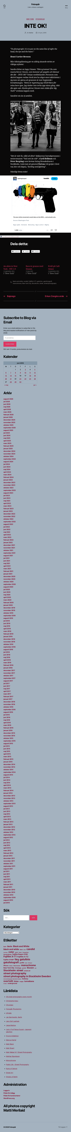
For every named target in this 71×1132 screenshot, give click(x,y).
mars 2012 (7, 850)
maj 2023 (6, 501)
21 (11, 379)
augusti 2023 (8, 493)
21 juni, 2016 (42, 33)
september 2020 (9, 584)
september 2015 (9, 741)
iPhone (5, 965)
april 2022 (7, 535)
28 (11, 382)
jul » (35, 385)
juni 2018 (6, 655)
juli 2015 (6, 746)
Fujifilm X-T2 (22, 957)
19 (35, 376)
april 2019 (7, 629)
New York (30, 19)
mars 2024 (7, 475)
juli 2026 (6, 401)
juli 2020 (6, 589)
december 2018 (9, 639)
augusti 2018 (8, 649)
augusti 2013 (8, 806)
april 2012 (7, 848)
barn (4, 946)
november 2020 (9, 579)
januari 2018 (7, 668)
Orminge (18, 968)
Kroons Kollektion (12, 1036)
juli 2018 (6, 652)
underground (12, 983)
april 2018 (7, 660)
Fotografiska (25, 952)
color (11, 952)
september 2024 (9, 459)
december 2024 (9, 451)
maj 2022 (6, 532)
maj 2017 (6, 689)
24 (25, 379)
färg (17, 959)
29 (15, 382)
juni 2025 (6, 435)
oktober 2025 (8, 425)
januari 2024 (8, 480)
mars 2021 (7, 569)
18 (30, 376)
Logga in (6, 1090)
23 (20, 379)
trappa (21, 981)
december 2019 (9, 608)
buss (21, 949)
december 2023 (9, 482)
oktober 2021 (8, 550)
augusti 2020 (8, 587)
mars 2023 (7, 506)
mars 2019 (7, 631)
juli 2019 (6, 621)
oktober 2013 (8, 801)
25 (30, 379)
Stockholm (40, 19)
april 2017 (7, 691)
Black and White (21, 946)
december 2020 (9, 576)
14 (11, 376)
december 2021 (9, 545)
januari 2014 (7, 793)
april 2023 (7, 503)
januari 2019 (7, 636)
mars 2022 (7, 537)
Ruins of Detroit (11, 1069)
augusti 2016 (8, 712)
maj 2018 (6, 657)
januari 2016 (7, 730)
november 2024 (9, 454)
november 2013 (9, 798)
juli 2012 (6, 840)
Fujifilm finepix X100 (20, 954)
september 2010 (9, 897)
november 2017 (9, 673)
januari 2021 (7, 574)
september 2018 (9, 647)
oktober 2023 (8, 488)
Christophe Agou (12, 1001)
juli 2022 (6, 527)
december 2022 (9, 514)
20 (6, 379)
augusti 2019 (8, 618)
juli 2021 (6, 558)
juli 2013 (6, 809)
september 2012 (9, 835)
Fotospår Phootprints (13, 1009)
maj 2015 (6, 751)
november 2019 (9, 610)
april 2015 (7, 754)
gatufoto (40, 281)
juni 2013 (6, 811)
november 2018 (9, 642)
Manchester (16, 965)
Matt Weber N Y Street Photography (19, 1052)
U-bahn (5, 983)
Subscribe (10, 344)
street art (27, 971)
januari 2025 (8, 448)
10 (25, 373)
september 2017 (9, 678)
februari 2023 (8, 508)
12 (35, 373)
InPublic (9, 1013)
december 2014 (9, 764)
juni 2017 (6, 686)
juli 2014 (6, 777)
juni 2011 (6, 874)
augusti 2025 (8, 430)
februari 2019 (8, 634)
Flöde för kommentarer (11, 1096)
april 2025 (7, 441)
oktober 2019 (8, 613)
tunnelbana (29, 981)
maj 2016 (6, 720)
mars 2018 (7, 662)
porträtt (24, 968)
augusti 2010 (8, 900)
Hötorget (30, 962)
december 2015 (9, 733)
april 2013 (7, 816)
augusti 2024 (8, 462)
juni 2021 (6, 561)
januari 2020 (8, 605)
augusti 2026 (8, 399)
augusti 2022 (8, 524)
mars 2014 (7, 788)
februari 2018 (8, 665)
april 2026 (7, 409)
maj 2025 (6, 438)
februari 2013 (8, 822)
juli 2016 (6, 715)
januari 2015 (7, 762)
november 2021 (9, 548)
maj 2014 (6, 783)
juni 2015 (6, 749)
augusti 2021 (8, 555)
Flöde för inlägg (9, 1093)
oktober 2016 (8, 707)
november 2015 (9, 736)
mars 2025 (7, 443)
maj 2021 (6, 563)
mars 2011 (7, 882)
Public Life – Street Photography (17, 1064)
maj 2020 (6, 595)
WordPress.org (9, 1098)
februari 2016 (8, 728)
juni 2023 (6, 498)
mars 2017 (7, 694)
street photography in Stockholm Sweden (27, 976)
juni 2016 (6, 717)
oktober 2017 (8, 676)
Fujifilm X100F (8, 960)
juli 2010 (6, 903)
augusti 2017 (8, 681)
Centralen (5, 952)
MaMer (31, 33)
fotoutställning (7, 954)
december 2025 (9, 420)
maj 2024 (6, 469)
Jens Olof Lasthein (12, 1021)
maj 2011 (6, 877)
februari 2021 (8, 571)
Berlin (9, 946)
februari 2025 (8, 446)
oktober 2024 (8, 456)
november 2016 (9, 704)
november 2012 (9, 830)
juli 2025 (6, 433)
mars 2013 (7, 819)
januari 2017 (7, 699)
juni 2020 (6, 592)
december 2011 (9, 858)
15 (15, 376)
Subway (25, 979)
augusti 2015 (8, 743)
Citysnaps (9, 1005)
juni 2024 (6, 467)
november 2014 (9, 767)
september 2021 (9, 553)
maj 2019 (6, 626)
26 (35, 379)
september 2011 (9, 866)
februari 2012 (8, 853)
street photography (50, 283)
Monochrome (11, 1060)
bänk (24, 949)
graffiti (22, 963)
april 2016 (7, 723)
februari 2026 (8, 415)
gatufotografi (47, 281)
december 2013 (9, 796)
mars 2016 (7, 725)
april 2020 (7, 597)
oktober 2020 (8, 582)
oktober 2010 (8, 895)
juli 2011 (6, 871)
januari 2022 (8, 542)
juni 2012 (6, 843)
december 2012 (9, 827)
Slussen (30, 968)
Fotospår (35, 4)
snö (35, 968)
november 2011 (9, 861)
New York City (26, 283)
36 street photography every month (19, 997)
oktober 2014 (8, 770)
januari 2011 (7, 887)
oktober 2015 (8, 738)
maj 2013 (6, 814)
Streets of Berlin (11, 1077)
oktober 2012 (8, 832)
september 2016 (9, 709)
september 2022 (9, 522)
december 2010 (9, 890)
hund (26, 962)
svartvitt (8, 981)
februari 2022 (8, 540)
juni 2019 (6, 623)
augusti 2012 (8, 837)
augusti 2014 (8, 775)
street (41, 283)
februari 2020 (8, 602)
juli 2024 (6, 464)
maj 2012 (6, 845)
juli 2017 (6, 683)
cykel (16, 952)
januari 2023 (8, 511)
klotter (11, 965)
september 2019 (9, 616)
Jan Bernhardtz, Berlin (14, 1017)
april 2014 (7, 785)
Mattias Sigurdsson (13, 1056)
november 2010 (9, 892)
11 (30, 373)
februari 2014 (8, 790)
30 (20, 382)
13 (6, 376)
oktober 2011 (8, 863)
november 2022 (9, 516)
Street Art (9, 1073)
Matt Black (10, 1044)
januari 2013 (7, 824)
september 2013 (9, 803)
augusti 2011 (8, 869)
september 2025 (9, 428)
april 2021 (7, 566)
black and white (18, 281)
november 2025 (9, 422)
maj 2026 (6, 407)
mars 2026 (7, 412)
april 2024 (7, 472)
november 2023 (9, 485)
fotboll (20, 952)
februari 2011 (8, 884)
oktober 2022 (8, 519)
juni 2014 (6, 780)
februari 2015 (8, 759)
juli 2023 (6, 495)
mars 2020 (7, 600)
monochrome (17, 283)
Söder (16, 981)
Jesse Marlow (11, 1025)
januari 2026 (8, 417)
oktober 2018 (8, 644)
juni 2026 (6, 404)
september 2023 (9, 490)
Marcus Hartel (11, 1040)
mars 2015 (7, 756)
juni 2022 (6, 529)
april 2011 (6, 879)
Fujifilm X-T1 (32, 281)
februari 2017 (8, 696)
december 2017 (9, 670)
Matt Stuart (10, 1048)
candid (26, 281)
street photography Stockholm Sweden (12, 979)
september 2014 (9, 772)
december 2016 (9, 702)
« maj (6, 385)
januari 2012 (7, 856)
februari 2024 (8, 477)
